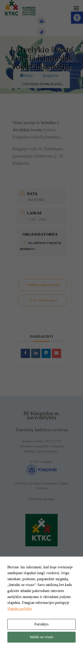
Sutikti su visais (41, 637)
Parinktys (41, 624)
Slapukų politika (19, 609)
